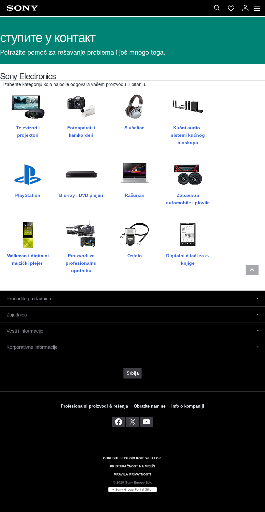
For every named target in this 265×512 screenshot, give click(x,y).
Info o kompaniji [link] (187, 406)
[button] (252, 270)
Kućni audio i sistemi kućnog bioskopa (188, 135)
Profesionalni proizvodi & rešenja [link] (94, 406)
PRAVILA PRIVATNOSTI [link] (132, 474)
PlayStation (27, 195)
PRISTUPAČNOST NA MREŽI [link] (132, 466)
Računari (134, 195)
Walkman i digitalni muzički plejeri (28, 259)
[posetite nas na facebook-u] (118, 422)
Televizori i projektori (28, 131)
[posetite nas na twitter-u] (132, 422)
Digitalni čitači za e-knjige (187, 259)
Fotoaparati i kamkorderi (81, 131)
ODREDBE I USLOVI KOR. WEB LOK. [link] (132, 458)
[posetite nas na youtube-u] (146, 422)
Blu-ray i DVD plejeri (81, 195)
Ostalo (134, 255)
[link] (132, 373)
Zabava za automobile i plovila (188, 199)
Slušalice (134, 127)
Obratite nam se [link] (149, 406)
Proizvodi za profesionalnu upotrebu (81, 263)
